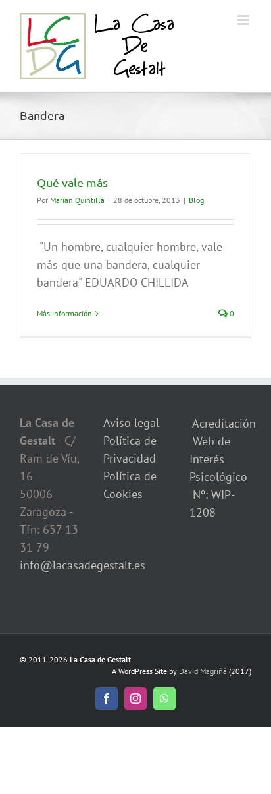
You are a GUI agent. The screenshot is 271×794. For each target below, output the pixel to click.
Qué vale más (72, 182)
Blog (196, 200)
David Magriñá (203, 671)
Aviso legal (131, 422)
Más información (64, 313)
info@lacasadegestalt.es (82, 565)
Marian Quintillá (77, 200)
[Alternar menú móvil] (244, 20)
